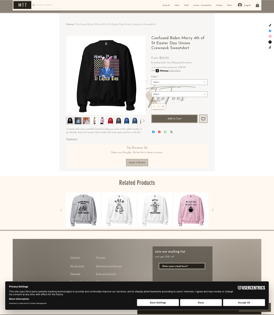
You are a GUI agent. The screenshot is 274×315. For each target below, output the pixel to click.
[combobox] (179, 82)
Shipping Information (182, 63)
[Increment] (163, 106)
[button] (257, 5)
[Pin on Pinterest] (159, 132)
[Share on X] (171, 132)
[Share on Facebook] (153, 132)
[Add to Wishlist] (203, 118)
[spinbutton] (158, 106)
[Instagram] (270, 36)
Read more (71, 139)
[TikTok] (270, 25)
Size (154, 89)
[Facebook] (270, 30)
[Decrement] (154, 106)
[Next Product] (213, 210)
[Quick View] (83, 210)
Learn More (174, 70)
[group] (137, 210)
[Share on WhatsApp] (165, 132)
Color (154, 77)
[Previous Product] (61, 210)
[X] (270, 42)
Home (70, 24)
